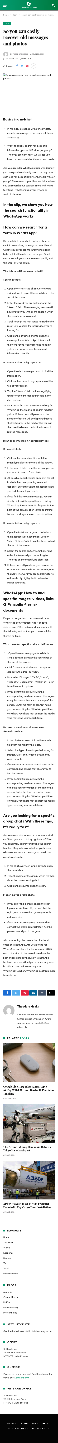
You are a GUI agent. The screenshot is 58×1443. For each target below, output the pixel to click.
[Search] (53, 5)
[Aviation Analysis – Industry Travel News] (29, 5)
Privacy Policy (10, 1312)
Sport (6, 1268)
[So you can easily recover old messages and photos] (29, 90)
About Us (8, 1292)
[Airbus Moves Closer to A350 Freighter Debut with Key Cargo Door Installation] (29, 1180)
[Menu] (5, 5)
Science (7, 1258)
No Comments (12, 59)
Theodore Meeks (20, 54)
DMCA (6, 1302)
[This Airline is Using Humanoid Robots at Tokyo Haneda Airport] (29, 1123)
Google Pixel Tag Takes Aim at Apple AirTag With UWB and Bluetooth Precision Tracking (28, 1090)
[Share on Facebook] (17, 66)
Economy (8, 1252)
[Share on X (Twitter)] (22, 66)
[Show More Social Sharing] (33, 66)
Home (6, 1237)
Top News (8, 1242)
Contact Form (10, 1297)
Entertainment (10, 1273)
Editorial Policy (10, 1307)
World (6, 1247)
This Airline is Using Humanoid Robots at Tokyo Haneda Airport (27, 1148)
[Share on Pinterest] (27, 66)
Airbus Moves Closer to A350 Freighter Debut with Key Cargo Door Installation (27, 1205)
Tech (7, 23)
